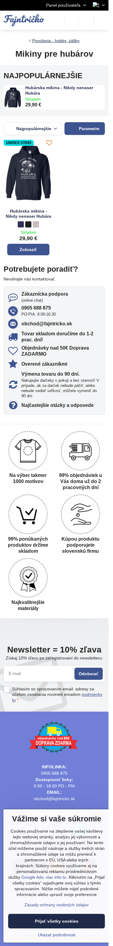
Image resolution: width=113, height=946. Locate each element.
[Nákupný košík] (86, 20)
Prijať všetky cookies (56, 921)
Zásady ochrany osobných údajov (56, 904)
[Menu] (101, 20)
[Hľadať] (71, 20)
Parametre (88, 128)
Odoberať (89, 673)
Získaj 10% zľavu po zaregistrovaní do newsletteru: (54, 658)
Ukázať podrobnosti (56, 934)
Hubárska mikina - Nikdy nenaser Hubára (59, 90)
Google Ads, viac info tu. (44, 877)
